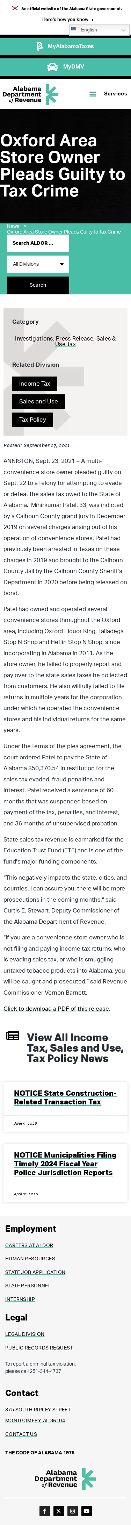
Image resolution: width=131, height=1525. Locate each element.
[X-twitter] (58, 1511)
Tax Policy (32, 420)
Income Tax (34, 384)
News (17, 226)
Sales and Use (38, 401)
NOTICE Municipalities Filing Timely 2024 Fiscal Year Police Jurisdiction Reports (65, 1164)
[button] (68, 20)
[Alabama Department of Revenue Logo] (31, 94)
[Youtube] (86, 1511)
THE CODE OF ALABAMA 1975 (39, 1453)
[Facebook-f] (44, 1511)
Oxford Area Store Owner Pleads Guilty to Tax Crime (64, 232)
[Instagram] (72, 1511)
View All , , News (75, 1048)
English (88, 30)
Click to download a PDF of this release (56, 1009)
